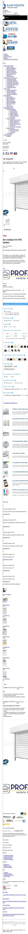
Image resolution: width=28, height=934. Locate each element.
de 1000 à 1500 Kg (14, 116)
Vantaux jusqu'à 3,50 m (15, 124)
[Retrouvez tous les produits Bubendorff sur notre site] (20, 818)
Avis (16, 403)
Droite (12, 376)
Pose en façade (8, 311)
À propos (6, 872)
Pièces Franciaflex (11, 101)
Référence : (3, 246)
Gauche (7, 376)
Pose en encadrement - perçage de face (12, 312)
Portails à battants (11, 118)
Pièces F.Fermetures (11, 102)
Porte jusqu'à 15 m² (14, 130)
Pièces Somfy (10, 97)
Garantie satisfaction (8, 856)
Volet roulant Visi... (5, 615)
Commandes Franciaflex (12, 82)
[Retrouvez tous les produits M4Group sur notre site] (3, 822)
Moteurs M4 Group (11, 74)
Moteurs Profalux (11, 69)
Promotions (6, 864)
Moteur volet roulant (8, 65)
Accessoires (12, 117)
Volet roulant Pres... (5, 657)
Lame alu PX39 (8, 320)
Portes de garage (10, 128)
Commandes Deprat (11, 87)
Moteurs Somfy (10, 67)
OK (16, 13)
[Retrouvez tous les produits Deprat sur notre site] (20, 822)
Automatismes (10, 133)
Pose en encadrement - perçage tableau (12, 314)
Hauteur (7, 333)
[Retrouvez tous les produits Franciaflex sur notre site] (23, 815)
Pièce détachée (7, 95)
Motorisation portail (8, 107)
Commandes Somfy (11, 79)
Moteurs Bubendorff (11, 68)
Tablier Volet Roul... (5, 678)
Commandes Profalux (12, 80)
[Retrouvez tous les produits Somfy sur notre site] (6, 825)
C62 (10, 326)
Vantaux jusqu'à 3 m (14, 122)
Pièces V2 (9, 105)
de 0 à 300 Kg (13, 110)
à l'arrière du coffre (9, 383)
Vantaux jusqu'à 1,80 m (15, 120)
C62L (14, 326)
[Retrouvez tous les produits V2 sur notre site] (14, 818)
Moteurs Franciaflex (11, 71)
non (26, 389)
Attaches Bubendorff (11, 90)
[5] (25, 689)
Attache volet (7, 88)
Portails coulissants (11, 109)
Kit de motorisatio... (5, 605)
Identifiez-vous (16, 14)
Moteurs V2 (9, 75)
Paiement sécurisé (8, 858)
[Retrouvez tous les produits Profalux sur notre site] (6, 818)
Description (6, 403)
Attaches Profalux (11, 91)
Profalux (9, 136)
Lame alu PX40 (16, 320)
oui (22, 389)
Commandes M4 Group (12, 84)
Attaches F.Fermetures (12, 94)
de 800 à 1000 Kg (14, 114)
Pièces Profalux (10, 99)
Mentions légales (7, 873)
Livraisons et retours (8, 855)
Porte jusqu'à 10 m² (14, 129)
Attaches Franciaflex (11, 92)
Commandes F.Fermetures (13, 83)
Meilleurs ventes (7, 866)
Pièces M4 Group (11, 103)
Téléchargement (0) (5, 514)
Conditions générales (8, 875)
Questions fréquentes (8, 859)
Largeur (7, 336)
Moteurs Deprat (10, 76)
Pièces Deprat (10, 106)
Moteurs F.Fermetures (12, 72)
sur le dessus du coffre (19, 383)
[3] (22, 689)
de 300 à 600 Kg (13, 111)
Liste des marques (8, 867)
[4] (23, 689)
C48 (6, 326)
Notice (12, 403)
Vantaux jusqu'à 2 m (14, 121)
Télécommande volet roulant (10, 78)
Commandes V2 (10, 86)
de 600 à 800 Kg (13, 113)
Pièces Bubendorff (11, 98)
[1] (20, 689)
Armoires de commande (15, 126)
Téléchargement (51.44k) (6, 559)
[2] (21, 689)
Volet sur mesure (7, 135)
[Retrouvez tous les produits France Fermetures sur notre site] (10, 822)
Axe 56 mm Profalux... (6, 594)
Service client (7, 876)
